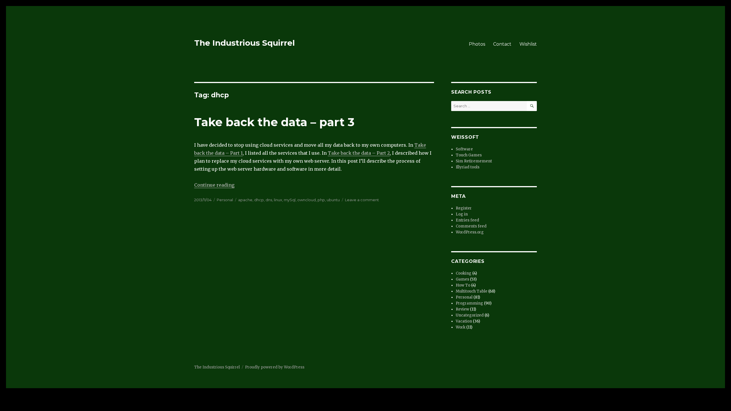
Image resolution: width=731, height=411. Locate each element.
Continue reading (214, 185)
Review (462, 309)
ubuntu (333, 200)
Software (464, 149)
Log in (462, 214)
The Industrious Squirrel (244, 43)
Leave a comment (362, 200)
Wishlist (528, 44)
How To (463, 285)
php (321, 200)
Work (460, 327)
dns (269, 200)
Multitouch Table (471, 291)
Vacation (464, 321)
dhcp (259, 200)
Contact (502, 44)
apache (245, 200)
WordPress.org (470, 232)
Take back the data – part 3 (274, 122)
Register (464, 208)
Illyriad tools (467, 167)
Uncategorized (470, 315)
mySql (290, 200)
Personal (225, 200)
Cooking (463, 273)
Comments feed (471, 226)
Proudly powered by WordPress (274, 367)
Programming (469, 303)
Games (462, 279)
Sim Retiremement (474, 161)
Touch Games (469, 155)
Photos (477, 44)
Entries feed (467, 220)
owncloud (306, 200)
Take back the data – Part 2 (359, 153)
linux (278, 200)
